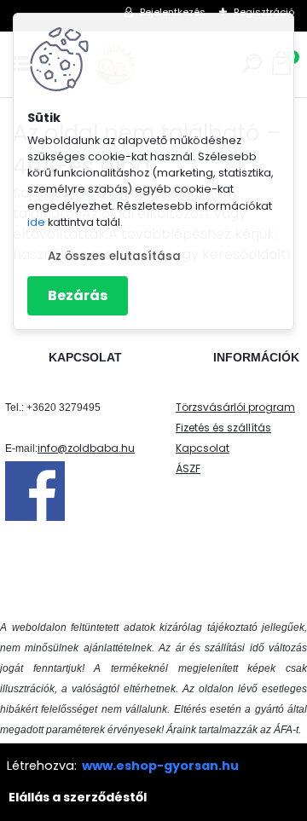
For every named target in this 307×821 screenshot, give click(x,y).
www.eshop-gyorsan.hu (160, 765)
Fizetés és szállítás (223, 427)
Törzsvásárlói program (235, 407)
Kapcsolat (202, 448)
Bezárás (77, 295)
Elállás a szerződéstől (78, 797)
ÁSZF (188, 468)
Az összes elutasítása (114, 256)
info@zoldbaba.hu (86, 448)
